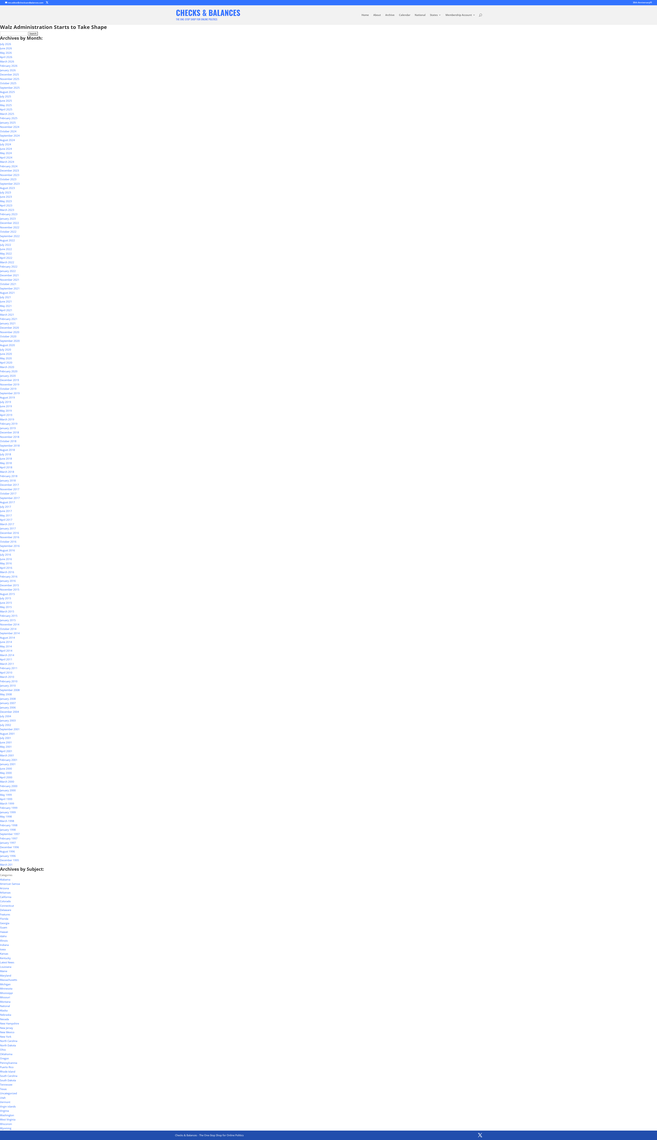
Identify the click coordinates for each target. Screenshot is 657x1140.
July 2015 (5, 598)
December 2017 (9, 484)
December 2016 (9, 533)
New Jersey (6, 1028)
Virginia (4, 1110)
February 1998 (8, 825)
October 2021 (8, 284)
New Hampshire (9, 1023)
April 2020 (6, 362)
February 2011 (8, 668)
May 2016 (6, 563)
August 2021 (7, 292)
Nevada (4, 1019)
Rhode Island (7, 1071)
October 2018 (8, 441)
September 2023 (10, 183)
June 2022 (6, 249)
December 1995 (9, 860)
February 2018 (8, 476)
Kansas (4, 953)
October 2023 (8, 179)
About (377, 15)
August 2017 (7, 502)
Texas (3, 1089)
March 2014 (7, 655)
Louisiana (5, 966)
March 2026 (7, 61)
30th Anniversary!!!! (642, 3)
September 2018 (10, 445)
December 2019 (9, 380)
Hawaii (4, 932)
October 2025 (8, 83)
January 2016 (8, 580)
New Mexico (7, 1032)
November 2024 (9, 127)
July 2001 (5, 738)
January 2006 (8, 707)
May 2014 (6, 646)
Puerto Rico (7, 1067)
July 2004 (5, 716)
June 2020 (6, 354)
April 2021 (6, 310)
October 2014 (8, 629)
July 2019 (5, 402)
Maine (3, 971)
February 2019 (8, 423)
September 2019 (10, 393)
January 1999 (8, 812)
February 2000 (8, 786)
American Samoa (10, 883)
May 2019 (6, 410)
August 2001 (7, 733)
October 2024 (8, 131)
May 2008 (6, 694)
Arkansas (5, 892)
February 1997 (8, 838)
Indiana (4, 945)
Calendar (404, 15)
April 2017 (6, 519)
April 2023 (6, 205)
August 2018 (7, 450)
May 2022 (6, 253)
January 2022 (8, 271)
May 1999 (6, 794)
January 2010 (8, 685)
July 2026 (5, 44)
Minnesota (6, 988)
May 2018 (6, 463)
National (420, 15)
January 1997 (8, 842)
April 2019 (6, 415)
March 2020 (7, 367)
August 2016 (7, 550)
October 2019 (8, 388)
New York (5, 1036)
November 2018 (9, 437)
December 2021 (9, 275)
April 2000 (6, 777)
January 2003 (8, 720)
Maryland (5, 975)
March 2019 (7, 419)
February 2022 (8, 266)
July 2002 (5, 725)
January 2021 (8, 323)
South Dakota (8, 1080)
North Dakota (8, 1045)
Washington (7, 1115)
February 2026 (8, 65)
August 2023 (7, 188)
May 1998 (6, 816)
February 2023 (8, 214)
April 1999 (6, 799)
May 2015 (6, 607)
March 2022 (7, 262)
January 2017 (8, 528)
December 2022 (9, 223)
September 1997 (10, 834)
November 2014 (9, 624)
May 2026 (6, 52)
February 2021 (8, 319)
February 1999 (8, 807)
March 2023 (7, 210)
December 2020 (9, 327)
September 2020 (10, 341)
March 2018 (7, 471)
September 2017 (10, 498)
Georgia (4, 923)
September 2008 (10, 690)
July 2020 (5, 349)
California (5, 897)
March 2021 (7, 314)
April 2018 (6, 467)
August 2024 (7, 140)
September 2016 (10, 546)
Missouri (5, 997)
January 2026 (8, 70)
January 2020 (8, 375)
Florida (4, 918)
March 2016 (7, 572)
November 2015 (9, 589)
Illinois (4, 940)
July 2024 (5, 144)
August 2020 (7, 345)
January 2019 (8, 428)
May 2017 (6, 515)
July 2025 (5, 96)
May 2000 (6, 773)
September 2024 (10, 135)
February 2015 (8, 615)
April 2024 (6, 157)
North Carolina (8, 1041)
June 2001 (6, 742)
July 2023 (5, 192)
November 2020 (9, 332)
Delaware (5, 910)
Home (365, 15)
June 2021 (6, 301)
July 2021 (5, 297)
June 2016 (6, 559)
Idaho (3, 936)
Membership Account (459, 15)
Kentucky (5, 958)
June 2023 (6, 196)
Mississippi (6, 993)
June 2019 (6, 406)
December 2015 (9, 585)
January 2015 (8, 620)
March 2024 (7, 161)
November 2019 (9, 384)
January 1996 (8, 856)
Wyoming (5, 1128)
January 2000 (8, 790)
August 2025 (7, 92)
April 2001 (6, 751)
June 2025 (6, 100)
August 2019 (7, 397)
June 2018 (6, 458)
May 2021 (6, 306)
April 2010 (6, 672)
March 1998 (7, 821)
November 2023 (9, 175)
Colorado (5, 901)
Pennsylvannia (8, 1063)
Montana (5, 1001)
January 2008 (8, 698)
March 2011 (7, 664)
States (434, 15)
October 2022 (8, 231)
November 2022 (9, 227)
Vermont (5, 1102)
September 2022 (10, 236)
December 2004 (9, 711)
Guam (3, 927)
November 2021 (9, 279)
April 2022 (6, 257)
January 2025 (8, 122)
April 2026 (6, 57)
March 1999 (7, 803)
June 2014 (6, 642)
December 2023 (9, 170)
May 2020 (6, 358)
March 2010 (7, 677)
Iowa (3, 949)
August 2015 (7, 594)
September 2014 (10, 633)
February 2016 (8, 576)
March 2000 (7, 781)
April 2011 (6, 659)
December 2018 (9, 432)
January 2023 (8, 218)
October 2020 (8, 336)
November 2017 (9, 489)
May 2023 (6, 201)
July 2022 (5, 244)
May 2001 (6, 746)
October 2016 (8, 541)
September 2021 (10, 288)
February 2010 (8, 681)
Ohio (3, 1049)
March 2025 (7, 114)
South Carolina (8, 1076)
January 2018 (8, 480)
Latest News (7, 962)
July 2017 (5, 506)
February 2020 (8, 371)
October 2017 (8, 493)
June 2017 (6, 511)
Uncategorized (8, 1093)
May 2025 (6, 105)
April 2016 (6, 567)
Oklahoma (6, 1054)
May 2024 (6, 153)
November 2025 (9, 79)
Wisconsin (6, 1124)
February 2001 (8, 760)
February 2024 (8, 166)
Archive (390, 15)
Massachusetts (8, 979)
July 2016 (5, 554)
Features (5, 914)
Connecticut (7, 905)
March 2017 (7, 524)
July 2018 (5, 454)
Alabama (5, 879)
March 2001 (7, 755)
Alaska (4, 1010)
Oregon (4, 1058)
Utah (3, 1097)
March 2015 (7, 611)
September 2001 (10, 729)
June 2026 (6, 48)
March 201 (6, 864)
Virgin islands (8, 1106)
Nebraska (5, 1014)
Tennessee (6, 1084)
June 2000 (6, 768)
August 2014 (7, 637)
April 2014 (6, 650)
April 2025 (6, 109)
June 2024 (6, 148)
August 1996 (7, 851)
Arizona (4, 888)
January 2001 (8, 764)
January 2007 (8, 703)
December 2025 (9, 74)
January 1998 (8, 829)
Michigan (5, 984)
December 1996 (9, 847)
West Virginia (7, 1119)
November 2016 (9, 537)
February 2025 (8, 118)
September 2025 (10, 87)
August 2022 (7, 240)
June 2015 (6, 602)
